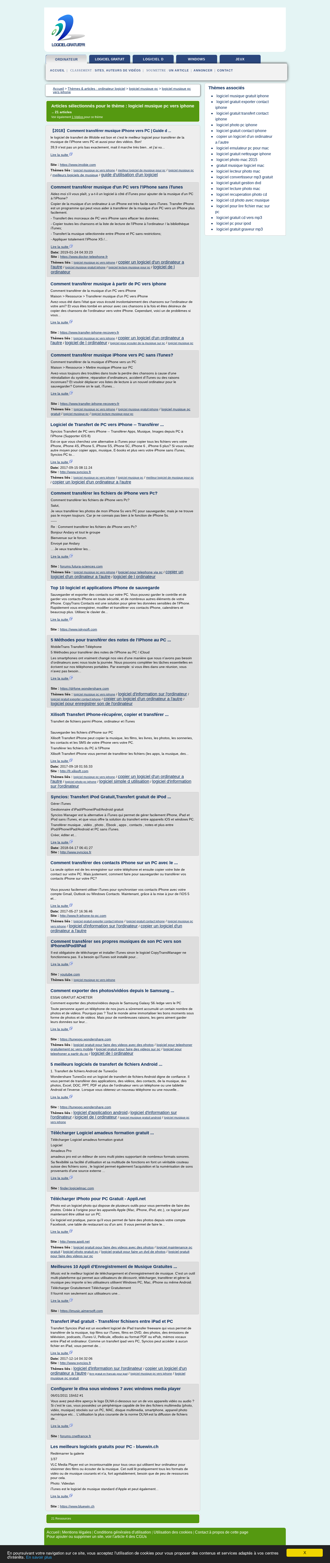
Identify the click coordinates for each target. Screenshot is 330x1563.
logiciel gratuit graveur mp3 (239, 229)
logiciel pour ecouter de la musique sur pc (137, 343)
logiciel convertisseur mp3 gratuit (244, 177)
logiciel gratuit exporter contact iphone (76, 699)
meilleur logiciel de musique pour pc (141, 170)
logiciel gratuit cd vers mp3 (239, 218)
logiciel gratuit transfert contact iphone (241, 116)
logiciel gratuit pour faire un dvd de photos (133, 1252)
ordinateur (66, 59)
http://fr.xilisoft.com (74, 771)
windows (196, 59)
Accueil (57, 70)
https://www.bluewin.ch (77, 1506)
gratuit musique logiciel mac (240, 165)
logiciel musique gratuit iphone (85, 267)
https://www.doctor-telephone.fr (84, 257)
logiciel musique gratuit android (140, 1117)
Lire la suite (59, 155)
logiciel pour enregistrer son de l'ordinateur (92, 703)
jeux (240, 59)
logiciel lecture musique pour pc (129, 267)
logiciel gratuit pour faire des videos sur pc (128, 1049)
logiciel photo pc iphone (80, 782)
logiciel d (153, 59)
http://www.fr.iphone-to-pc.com (83, 916)
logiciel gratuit (109, 59)
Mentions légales (76, 1532)
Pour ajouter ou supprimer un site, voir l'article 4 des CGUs (97, 1537)
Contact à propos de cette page (221, 1532)
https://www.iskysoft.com (78, 629)
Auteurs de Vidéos (123, 70)
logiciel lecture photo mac (238, 189)
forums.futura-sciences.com (81, 566)
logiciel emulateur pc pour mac (242, 148)
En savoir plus (39, 1557)
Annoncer (203, 70)
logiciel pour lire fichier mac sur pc (242, 209)
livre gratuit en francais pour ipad (108, 1373)
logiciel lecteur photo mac (238, 171)
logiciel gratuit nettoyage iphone (243, 154)
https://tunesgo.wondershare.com (85, 1039)
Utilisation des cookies (173, 1532)
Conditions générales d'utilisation (122, 1532)
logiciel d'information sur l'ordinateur (152, 694)
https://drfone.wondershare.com (84, 688)
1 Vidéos (78, 117)
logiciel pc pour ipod (233, 223)
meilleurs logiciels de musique (75, 175)
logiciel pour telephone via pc (140, 572)
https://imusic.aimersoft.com (81, 1311)
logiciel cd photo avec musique (242, 200)
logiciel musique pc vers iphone (94, 170)
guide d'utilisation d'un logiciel (129, 174)
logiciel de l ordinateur (86, 342)
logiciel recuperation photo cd (241, 194)
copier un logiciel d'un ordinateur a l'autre (91, 482)
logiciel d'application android (100, 1112)
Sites (99, 70)
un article (179, 70)
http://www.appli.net (75, 1241)
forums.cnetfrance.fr (75, 1436)
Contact (225, 70)
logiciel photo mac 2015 (236, 160)
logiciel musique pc (181, 170)
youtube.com (70, 974)
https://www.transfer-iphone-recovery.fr (89, 332)
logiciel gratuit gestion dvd (238, 183)
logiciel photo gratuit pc (80, 1252)
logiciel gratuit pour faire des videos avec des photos (113, 1045)
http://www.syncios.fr (75, 472)
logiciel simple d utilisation (124, 781)
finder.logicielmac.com (77, 1188)
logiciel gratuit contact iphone (145, 921)
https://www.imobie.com (78, 165)
